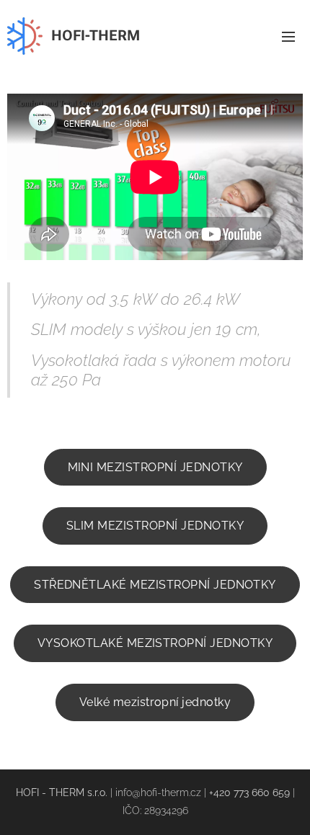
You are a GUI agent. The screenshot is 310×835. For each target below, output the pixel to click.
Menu (288, 36)
